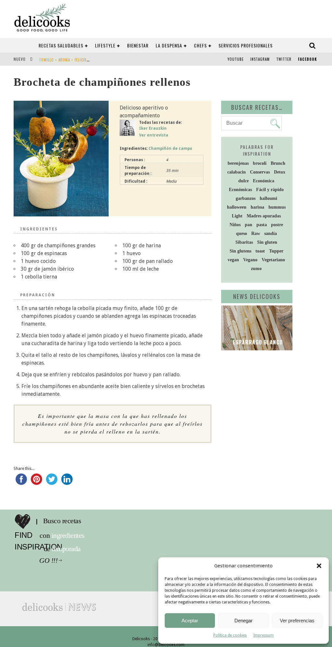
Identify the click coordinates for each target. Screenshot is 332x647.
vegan (233, 259)
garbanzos (245, 198)
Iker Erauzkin (153, 128)
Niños (235, 224)
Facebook (307, 59)
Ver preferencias (297, 620)
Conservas (260, 172)
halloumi (268, 198)
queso (241, 233)
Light (237, 216)
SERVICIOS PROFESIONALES (246, 45)
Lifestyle (105, 45)
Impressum (263, 635)
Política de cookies (230, 635)
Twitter (283, 59)
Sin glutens (240, 251)
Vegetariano (273, 259)
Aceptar (190, 620)
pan (248, 224)
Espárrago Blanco (257, 342)
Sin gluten (267, 242)
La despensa (169, 45)
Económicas (240, 189)
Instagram (260, 59)
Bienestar (137, 45)
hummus (277, 207)
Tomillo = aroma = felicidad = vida (71, 59)
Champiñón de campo (170, 148)
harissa (257, 207)
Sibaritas (244, 242)
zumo (256, 268)
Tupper (276, 251)
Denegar (243, 620)
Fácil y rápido (270, 189)
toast (260, 251)
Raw (255, 233)
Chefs (200, 45)
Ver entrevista (153, 135)
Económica (263, 180)
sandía (270, 233)
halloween (236, 207)
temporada (67, 549)
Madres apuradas (264, 216)
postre (277, 224)
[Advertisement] (276, 402)
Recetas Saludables (61, 45)
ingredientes (69, 535)
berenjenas (238, 163)
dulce (243, 180)
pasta (261, 224)
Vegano (250, 259)
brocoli (260, 163)
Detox (279, 172)
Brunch (278, 163)
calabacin (236, 172)
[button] (319, 566)
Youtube (236, 59)
